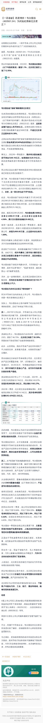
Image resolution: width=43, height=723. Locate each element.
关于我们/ (10, 712)
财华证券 (23, 2)
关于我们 (14, 2)
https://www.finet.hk (30, 699)
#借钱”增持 (16, 657)
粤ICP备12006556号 (21, 720)
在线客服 (6, 2)
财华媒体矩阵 (38, 2)
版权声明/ (25, 712)
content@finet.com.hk (26, 690)
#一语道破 (6, 657)
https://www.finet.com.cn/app (13, 696)
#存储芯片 (6, 661)
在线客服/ (18, 712)
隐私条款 (32, 712)
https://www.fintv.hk (12, 701)
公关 (29, 2)
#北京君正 (27, 657)
